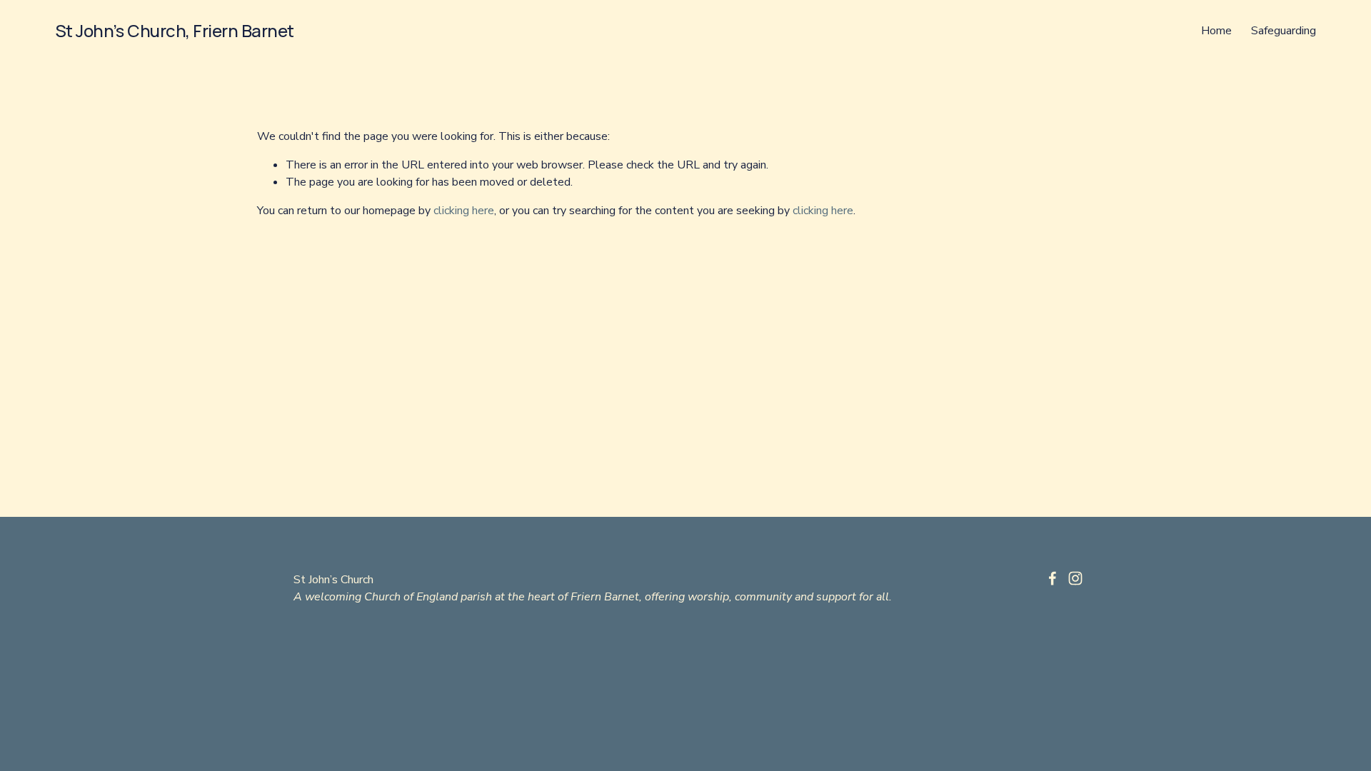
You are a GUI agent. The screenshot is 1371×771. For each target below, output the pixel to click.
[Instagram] (1075, 578)
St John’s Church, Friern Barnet (174, 30)
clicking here (463, 210)
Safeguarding (1283, 31)
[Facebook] (1052, 578)
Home (1216, 31)
